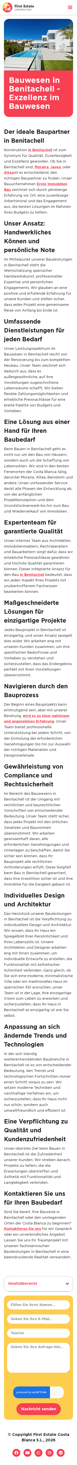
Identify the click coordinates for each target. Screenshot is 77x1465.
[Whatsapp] (38, 1453)
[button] (67, 1283)
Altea (9, 172)
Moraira (42, 167)
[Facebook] (16, 1453)
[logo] (18, 7)
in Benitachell (40, 150)
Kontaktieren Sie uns (22, 1229)
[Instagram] (50, 1453)
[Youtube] (27, 1453)
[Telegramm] (61, 1453)
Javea (55, 167)
